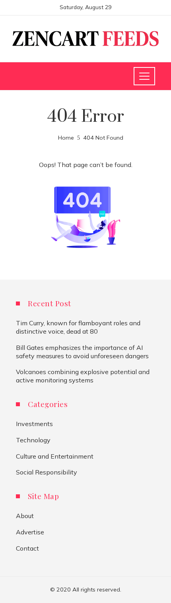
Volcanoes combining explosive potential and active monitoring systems (83, 376)
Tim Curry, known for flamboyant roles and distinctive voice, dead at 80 (78, 327)
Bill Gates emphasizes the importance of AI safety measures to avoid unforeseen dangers (82, 352)
